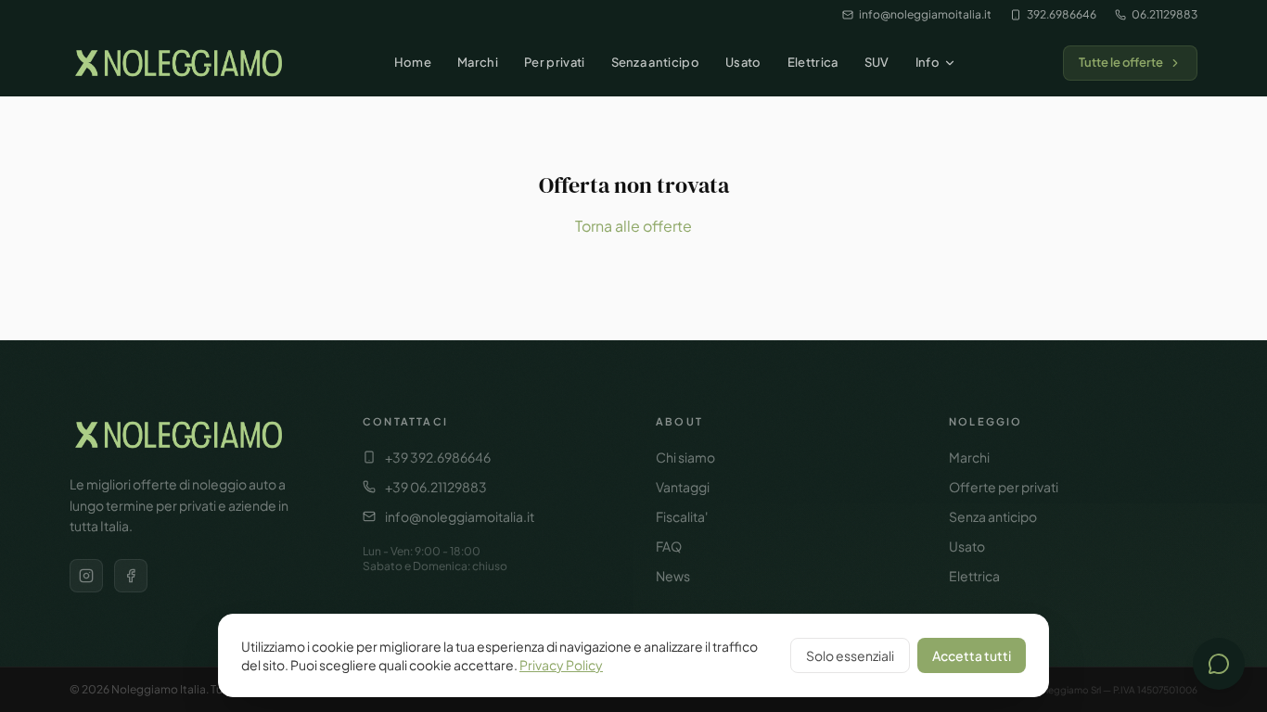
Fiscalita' (682, 516)
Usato (743, 62)
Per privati (554, 62)
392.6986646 (1061, 14)
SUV (876, 62)
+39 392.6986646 (438, 457)
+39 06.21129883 (436, 486)
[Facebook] (130, 575)
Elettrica (812, 62)
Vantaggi (683, 486)
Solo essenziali (850, 655)
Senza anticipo (655, 62)
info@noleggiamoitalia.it (925, 14)
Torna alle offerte (633, 225)
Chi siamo (685, 457)
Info (927, 62)
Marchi (477, 62)
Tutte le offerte (1121, 62)
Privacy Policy (561, 664)
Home (412, 62)
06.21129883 (1164, 14)
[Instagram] (86, 575)
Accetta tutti (971, 655)
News (673, 575)
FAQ (669, 546)
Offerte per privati (1003, 486)
